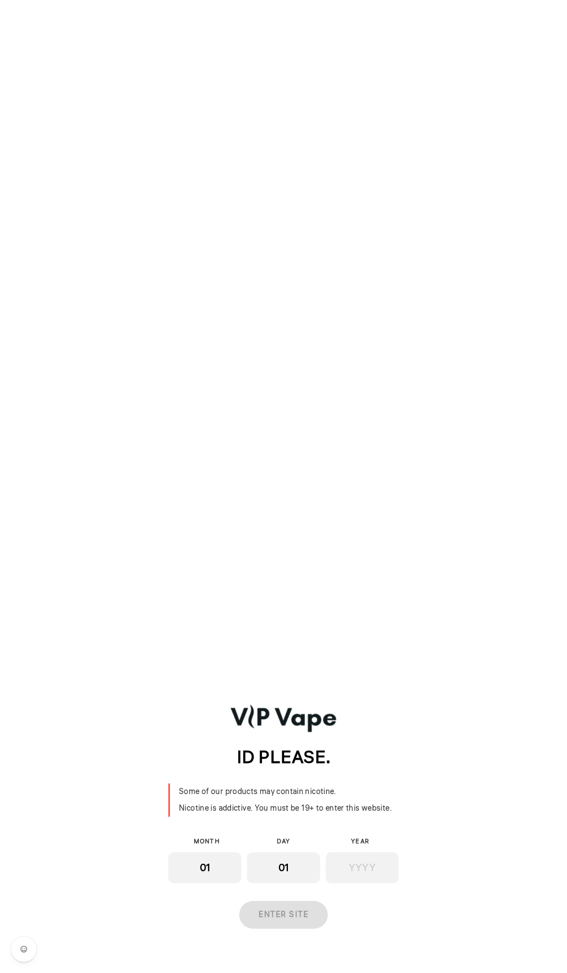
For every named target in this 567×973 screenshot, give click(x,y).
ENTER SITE (283, 914)
